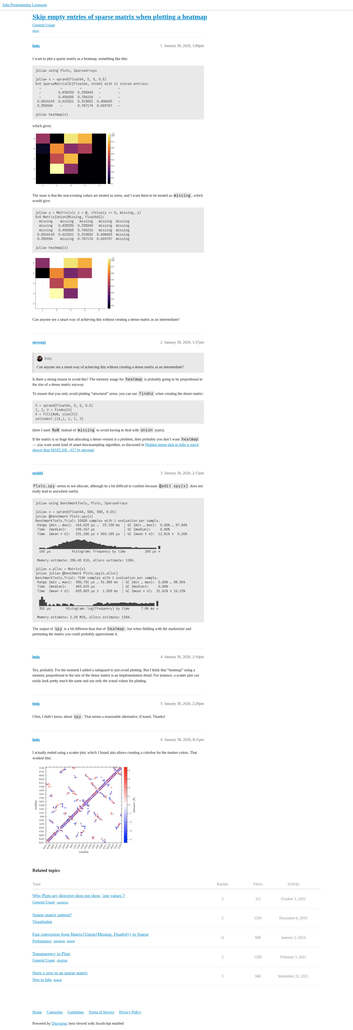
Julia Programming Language (24, 5)
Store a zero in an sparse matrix (60, 972)
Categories (55, 1012)
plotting (62, 960)
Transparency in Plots (51, 953)
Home (37, 1012)
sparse (71, 941)
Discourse (59, 1023)
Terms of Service (101, 1012)
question (62, 902)
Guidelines (75, 1012)
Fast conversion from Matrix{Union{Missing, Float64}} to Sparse (90, 934)
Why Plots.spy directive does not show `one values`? (78, 895)
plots (35, 31)
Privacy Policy (130, 1012)
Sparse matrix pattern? (52, 914)
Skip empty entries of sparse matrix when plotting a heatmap (119, 16)
